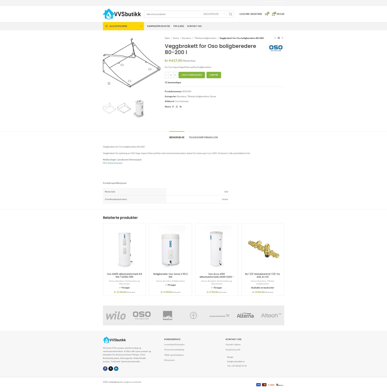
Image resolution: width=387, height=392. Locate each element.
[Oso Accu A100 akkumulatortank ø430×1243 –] (217, 248)
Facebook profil (233, 349)
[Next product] (282, 38)
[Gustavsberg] (193, 315)
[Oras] (167, 315)
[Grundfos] (219, 315)
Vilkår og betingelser (174, 355)
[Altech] (271, 315)
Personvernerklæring (174, 349)
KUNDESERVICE (172, 339)
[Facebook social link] (173, 107)
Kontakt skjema (233, 344)
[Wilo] (116, 315)
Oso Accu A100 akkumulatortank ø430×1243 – (217, 275)
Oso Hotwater (182, 101)
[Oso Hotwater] (142, 315)
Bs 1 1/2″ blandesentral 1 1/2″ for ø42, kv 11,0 (262, 275)
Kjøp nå (214, 75)
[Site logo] (122, 13)
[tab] (176, 135)
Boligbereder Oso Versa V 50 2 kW (170, 275)
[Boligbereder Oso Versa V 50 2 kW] (170, 248)
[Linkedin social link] (180, 107)
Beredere (186, 38)
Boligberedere (178, 281)
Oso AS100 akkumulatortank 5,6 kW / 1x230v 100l (124, 275)
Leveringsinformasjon (174, 344)
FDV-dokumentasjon (112, 163)
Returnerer (169, 360)
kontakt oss (233, 339)
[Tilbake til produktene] (279, 38)
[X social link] (177, 107)
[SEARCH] (230, 14)
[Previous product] (275, 38)
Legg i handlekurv (192, 75)
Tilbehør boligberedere (205, 38)
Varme (176, 38)
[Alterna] (245, 315)
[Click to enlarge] (109, 83)
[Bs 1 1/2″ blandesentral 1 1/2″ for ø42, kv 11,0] (263, 248)
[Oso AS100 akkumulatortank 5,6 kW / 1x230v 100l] (124, 248)
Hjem (167, 38)
